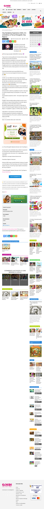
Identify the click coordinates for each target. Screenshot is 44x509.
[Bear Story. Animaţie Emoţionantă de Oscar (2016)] (32, 413)
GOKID (31, 83)
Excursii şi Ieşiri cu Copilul (34, 69)
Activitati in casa (37, 449)
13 (35, 40)
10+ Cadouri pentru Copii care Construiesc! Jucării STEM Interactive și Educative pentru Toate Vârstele (38, 380)
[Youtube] (41, 3)
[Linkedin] (33, 3)
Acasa (17, 487)
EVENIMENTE (19, 9)
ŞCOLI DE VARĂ (10, 9)
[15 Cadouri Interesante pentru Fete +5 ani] (36, 227)
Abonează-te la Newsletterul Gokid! (9, 229)
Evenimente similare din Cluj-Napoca (10, 241)
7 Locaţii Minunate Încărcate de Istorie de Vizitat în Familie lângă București (32, 281)
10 (30, 40)
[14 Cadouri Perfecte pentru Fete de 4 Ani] (32, 364)
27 (30, 37)
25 (32, 44)
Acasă (3, 29)
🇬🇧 (13, 12)
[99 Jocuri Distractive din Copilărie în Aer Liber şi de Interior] (24, 294)
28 (32, 37)
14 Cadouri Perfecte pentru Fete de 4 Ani (32, 368)
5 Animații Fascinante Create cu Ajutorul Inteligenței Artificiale (38, 390)
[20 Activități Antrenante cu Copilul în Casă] (32, 448)
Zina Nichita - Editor (33, 59)
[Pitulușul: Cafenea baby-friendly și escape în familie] (15, 259)
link (5, 191)
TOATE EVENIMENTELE (15, 176)
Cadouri (31, 164)
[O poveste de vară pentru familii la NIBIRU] (6, 259)
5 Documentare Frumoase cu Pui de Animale (38, 433)
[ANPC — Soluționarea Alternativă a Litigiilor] (36, 486)
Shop (17, 501)
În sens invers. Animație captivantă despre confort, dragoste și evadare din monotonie (38, 398)
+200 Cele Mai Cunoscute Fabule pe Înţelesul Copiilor (14, 298)
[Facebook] (28, 3)
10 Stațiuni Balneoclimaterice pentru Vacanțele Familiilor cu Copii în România (32, 269)
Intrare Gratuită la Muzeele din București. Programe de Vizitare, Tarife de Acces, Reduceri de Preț (38, 270)
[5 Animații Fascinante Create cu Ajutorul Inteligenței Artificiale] (32, 390)
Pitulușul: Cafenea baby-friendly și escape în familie (15, 263)
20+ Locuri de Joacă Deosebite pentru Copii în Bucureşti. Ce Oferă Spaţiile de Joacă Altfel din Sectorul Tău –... (32, 292)
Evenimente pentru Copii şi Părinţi (10, 29)
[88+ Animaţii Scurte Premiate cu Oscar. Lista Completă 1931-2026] (32, 405)
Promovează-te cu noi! (20, 492)
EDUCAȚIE (4, 12)
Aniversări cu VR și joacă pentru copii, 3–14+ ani (23, 263)
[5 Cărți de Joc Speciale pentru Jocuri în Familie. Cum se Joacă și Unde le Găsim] (36, 205)
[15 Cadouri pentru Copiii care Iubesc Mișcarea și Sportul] (36, 160)
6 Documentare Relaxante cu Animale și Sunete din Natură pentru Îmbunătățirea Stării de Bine (38, 440)
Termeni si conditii (19, 505)
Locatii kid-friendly (7, 254)
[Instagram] (31, 3)
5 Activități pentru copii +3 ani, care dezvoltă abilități (32, 334)
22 (39, 42)
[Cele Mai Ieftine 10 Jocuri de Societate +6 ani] (36, 182)
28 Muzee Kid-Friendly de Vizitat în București (39, 280)
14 (37, 40)
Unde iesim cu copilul (34, 260)
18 (32, 42)
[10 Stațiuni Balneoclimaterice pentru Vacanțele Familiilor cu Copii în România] (32, 264)
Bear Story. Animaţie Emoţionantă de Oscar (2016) (38, 413)
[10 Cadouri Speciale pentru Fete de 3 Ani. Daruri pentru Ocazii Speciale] (39, 364)
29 (39, 44)
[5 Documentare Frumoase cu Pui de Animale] (32, 433)
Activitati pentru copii (7, 289)
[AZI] (6, 276)
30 (35, 37)
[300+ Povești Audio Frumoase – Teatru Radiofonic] (6, 294)
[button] (40, 11)
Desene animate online (37, 393)
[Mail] (34, 3)
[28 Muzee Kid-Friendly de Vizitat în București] (39, 276)
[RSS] (38, 3)
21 (37, 42)
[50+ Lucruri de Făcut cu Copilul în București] (36, 111)
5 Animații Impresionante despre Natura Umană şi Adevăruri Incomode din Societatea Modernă (38, 421)
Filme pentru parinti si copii (37, 435)
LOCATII (28, 9)
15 (39, 40)
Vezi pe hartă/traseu (6, 172)
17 (30, 42)
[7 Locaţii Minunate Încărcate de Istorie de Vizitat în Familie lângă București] (32, 276)
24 (30, 44)
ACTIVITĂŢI (33, 9)
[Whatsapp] (13, 41)
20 (35, 42)
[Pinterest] (36, 3)
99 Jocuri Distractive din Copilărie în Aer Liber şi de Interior (24, 298)
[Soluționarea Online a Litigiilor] (36, 491)
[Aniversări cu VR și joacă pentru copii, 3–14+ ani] (24, 259)
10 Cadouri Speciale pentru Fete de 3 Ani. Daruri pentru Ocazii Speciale (38, 369)
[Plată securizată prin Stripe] (36, 497)
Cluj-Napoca (7, 38)
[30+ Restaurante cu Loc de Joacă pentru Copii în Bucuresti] (39, 287)
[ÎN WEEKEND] (15, 276)
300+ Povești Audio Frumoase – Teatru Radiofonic (5, 298)
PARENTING (9, 12)
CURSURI (24, 9)
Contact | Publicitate (19, 490)
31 (37, 37)
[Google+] (30, 3)
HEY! (3, 9)
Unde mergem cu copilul (33, 115)
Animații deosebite (34, 387)
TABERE (14, 9)
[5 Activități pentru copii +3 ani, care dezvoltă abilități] (32, 330)
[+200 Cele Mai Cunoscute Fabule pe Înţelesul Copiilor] (15, 294)
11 (32, 40)
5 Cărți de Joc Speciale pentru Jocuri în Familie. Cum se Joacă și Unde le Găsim (36, 197)
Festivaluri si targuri (19, 29)
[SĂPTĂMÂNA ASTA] (24, 276)
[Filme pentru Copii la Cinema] (6, 246)
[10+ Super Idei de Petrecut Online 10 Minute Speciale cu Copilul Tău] (32, 462)
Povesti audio (32, 313)
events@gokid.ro (11, 489)
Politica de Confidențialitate (20, 503)
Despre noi (18, 488)
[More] (15, 41)
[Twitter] (39, 3)
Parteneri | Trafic (19, 493)
